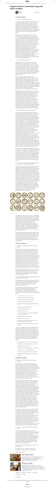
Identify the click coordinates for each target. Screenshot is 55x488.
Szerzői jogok (13, 480)
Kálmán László (20, 11)
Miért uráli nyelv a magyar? (28, 454)
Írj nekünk (27, 481)
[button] (17, 472)
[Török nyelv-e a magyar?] (15, 466)
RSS (42, 480)
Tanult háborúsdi (21, 3)
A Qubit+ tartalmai (8, 3)
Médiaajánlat (29, 480)
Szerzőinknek (45, 480)
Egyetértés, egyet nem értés (15, 3)
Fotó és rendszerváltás (27, 3)
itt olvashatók (33, 449)
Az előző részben (23, 49)
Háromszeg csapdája (34, 3)
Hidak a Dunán (44, 3)
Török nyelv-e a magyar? (27, 463)
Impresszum (9, 480)
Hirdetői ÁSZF (34, 480)
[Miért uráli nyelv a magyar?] (15, 457)
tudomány (27, 455)
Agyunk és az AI (40, 3)
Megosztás (37, 12)
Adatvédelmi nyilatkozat (19, 480)
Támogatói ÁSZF (38, 480)
